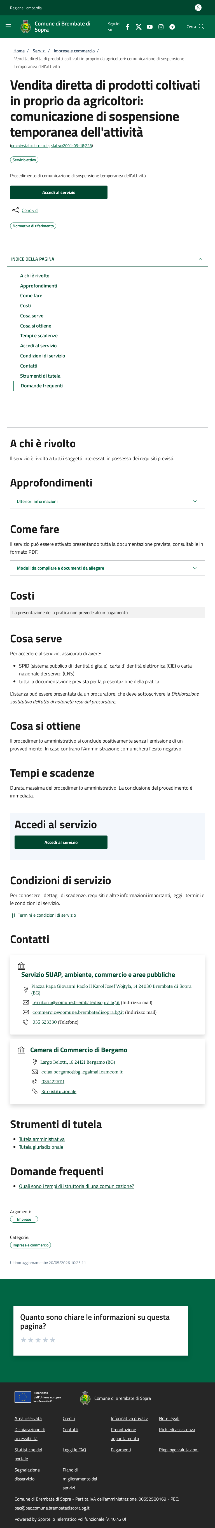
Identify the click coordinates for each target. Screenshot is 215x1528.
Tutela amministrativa (42, 1139)
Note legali (169, 1418)
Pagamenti (121, 1449)
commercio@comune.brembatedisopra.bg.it (78, 1012)
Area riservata (28, 1418)
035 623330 (44, 1022)
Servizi (39, 50)
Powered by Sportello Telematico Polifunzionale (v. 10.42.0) (70, 1519)
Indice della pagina (32, 259)
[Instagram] (158, 26)
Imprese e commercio (74, 50)
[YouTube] (147, 26)
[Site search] (201, 26)
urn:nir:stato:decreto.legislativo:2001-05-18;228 (51, 145)
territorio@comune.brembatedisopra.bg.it (76, 1002)
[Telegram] (170, 26)
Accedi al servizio (59, 192)
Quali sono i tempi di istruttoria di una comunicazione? (76, 1186)
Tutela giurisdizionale (41, 1147)
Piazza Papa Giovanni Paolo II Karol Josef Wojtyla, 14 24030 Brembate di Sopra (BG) (111, 989)
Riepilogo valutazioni (178, 1449)
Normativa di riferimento (33, 225)
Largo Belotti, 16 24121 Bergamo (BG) (77, 1062)
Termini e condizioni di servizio (47, 915)
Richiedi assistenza (177, 1429)
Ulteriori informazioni (37, 501)
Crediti (69, 1418)
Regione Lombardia (26, 8)
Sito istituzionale (58, 1091)
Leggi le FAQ (74, 1449)
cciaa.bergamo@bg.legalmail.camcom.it (82, 1072)
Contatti (70, 1429)
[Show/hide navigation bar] (8, 26)
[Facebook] (125, 26)
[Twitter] (136, 26)
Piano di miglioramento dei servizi (80, 1478)
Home (19, 50)
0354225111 (52, 1081)
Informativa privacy (129, 1418)
